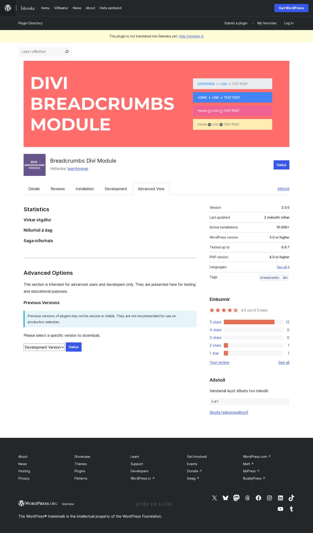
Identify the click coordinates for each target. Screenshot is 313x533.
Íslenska (68, 504)
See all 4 (283, 267)
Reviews (58, 188)
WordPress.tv (143, 478)
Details (34, 188)
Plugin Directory (30, 23)
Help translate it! (191, 36)
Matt (248, 464)
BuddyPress (254, 478)
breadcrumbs (270, 277)
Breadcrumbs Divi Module (83, 160)
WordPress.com (257, 456)
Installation (85, 188)
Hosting (24, 471)
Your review (219, 362)
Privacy (24, 478)
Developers (139, 471)
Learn (135, 456)
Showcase (82, 456)
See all (283, 362)
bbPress (251, 471)
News (22, 464)
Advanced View (151, 188)
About (22, 456)
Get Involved (197, 456)
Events (192, 464)
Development (116, 188)
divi (285, 277)
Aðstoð (283, 188)
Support (137, 464)
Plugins (79, 471)
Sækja (281, 165)
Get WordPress (291, 8)
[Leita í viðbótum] (66, 51)
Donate (194, 471)
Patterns (80, 478)
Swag (193, 478)
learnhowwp (78, 168)
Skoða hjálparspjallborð (229, 412)
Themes (80, 464)
